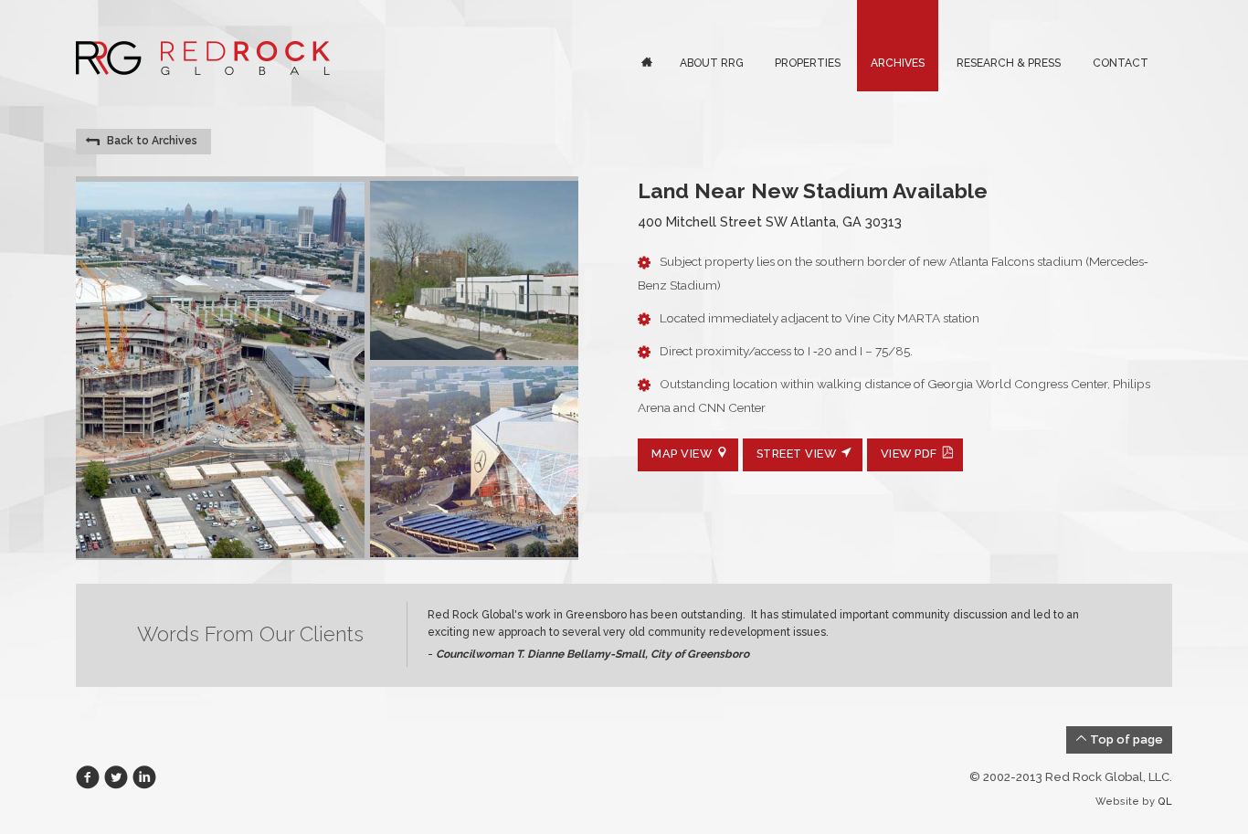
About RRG (712, 63)
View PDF (909, 453)
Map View (681, 453)
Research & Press (1009, 63)
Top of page (1125, 739)
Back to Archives (149, 140)
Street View (796, 453)
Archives (898, 63)
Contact (1120, 63)
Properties (808, 63)
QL (1165, 802)
